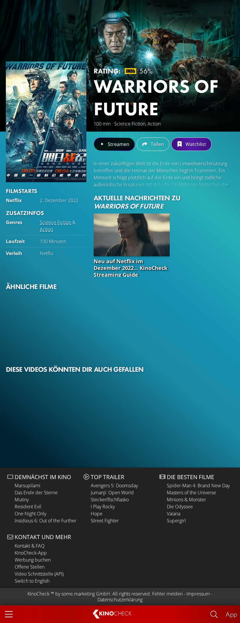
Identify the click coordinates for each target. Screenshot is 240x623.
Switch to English (32, 581)
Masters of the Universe (191, 492)
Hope (96, 514)
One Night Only (30, 514)
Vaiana (173, 514)
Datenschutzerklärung (120, 599)
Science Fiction (55, 222)
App (231, 614)
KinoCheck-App (31, 553)
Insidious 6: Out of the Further (45, 521)
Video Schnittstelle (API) (39, 574)
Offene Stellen (29, 567)
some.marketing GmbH (85, 594)
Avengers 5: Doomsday (114, 485)
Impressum (198, 594)
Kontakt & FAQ (29, 546)
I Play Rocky (103, 507)
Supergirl (176, 521)
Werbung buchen (33, 560)
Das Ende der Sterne (36, 492)
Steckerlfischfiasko (110, 499)
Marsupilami (27, 485)
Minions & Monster (186, 499)
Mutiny (22, 499)
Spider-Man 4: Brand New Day (198, 485)
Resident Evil (28, 507)
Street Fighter (105, 521)
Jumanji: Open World (112, 492)
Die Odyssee (180, 507)
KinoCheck (38, 594)
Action (46, 229)
